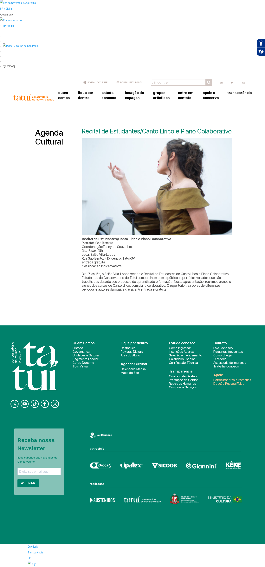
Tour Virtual (80, 366)
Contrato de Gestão (183, 376)
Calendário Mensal (133, 369)
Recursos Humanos (182, 383)
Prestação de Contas (183, 380)
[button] (21, 45)
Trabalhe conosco (226, 366)
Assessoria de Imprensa (229, 363)
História (78, 348)
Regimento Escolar (85, 359)
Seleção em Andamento (185, 355)
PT (232, 82)
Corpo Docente (83, 363)
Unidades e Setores (86, 355)
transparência (239, 93)
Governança (81, 352)
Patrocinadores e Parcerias (232, 380)
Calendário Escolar (182, 359)
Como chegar (222, 355)
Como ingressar (180, 348)
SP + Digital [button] (9, 25)
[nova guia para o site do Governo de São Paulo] (12, 20)
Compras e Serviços (183, 387)
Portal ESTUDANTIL (131, 82)
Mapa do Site (130, 373)
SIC (29, 558)
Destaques (128, 348)
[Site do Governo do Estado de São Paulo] (18, 2)
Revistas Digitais (132, 352)
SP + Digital (6, 8)
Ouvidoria (219, 359)
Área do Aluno (130, 355)
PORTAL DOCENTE (97, 82)
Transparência (35, 552)
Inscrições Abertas (182, 352)
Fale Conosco (223, 348)
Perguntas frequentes (228, 352)
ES (243, 82)
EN (221, 82)
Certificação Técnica (183, 363)
